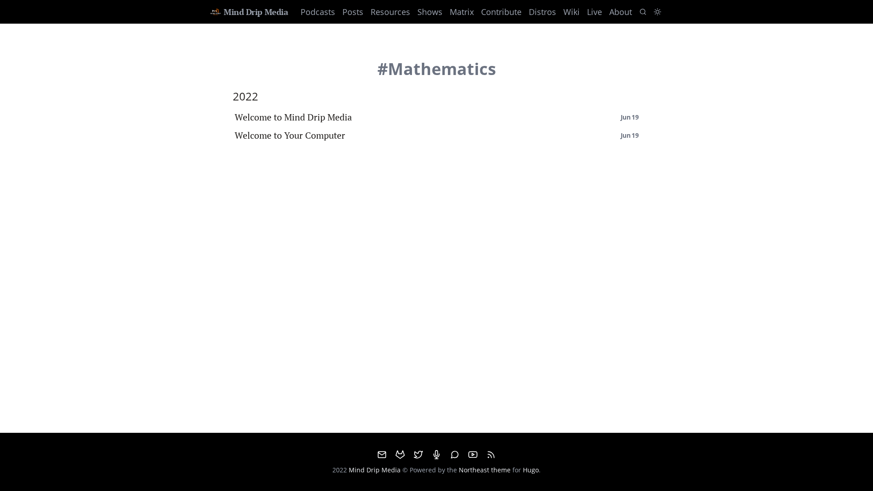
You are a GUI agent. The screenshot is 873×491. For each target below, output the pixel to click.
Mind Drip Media (256, 11)
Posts (352, 11)
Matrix (462, 11)
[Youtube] (473, 454)
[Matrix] (454, 454)
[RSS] (491, 454)
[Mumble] (436, 454)
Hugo (531, 470)
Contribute (501, 11)
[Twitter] (418, 454)
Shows (429, 11)
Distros (542, 11)
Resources (390, 11)
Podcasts (318, 11)
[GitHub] (400, 454)
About (620, 11)
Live (594, 11)
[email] (382, 454)
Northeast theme (485, 470)
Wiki (571, 11)
